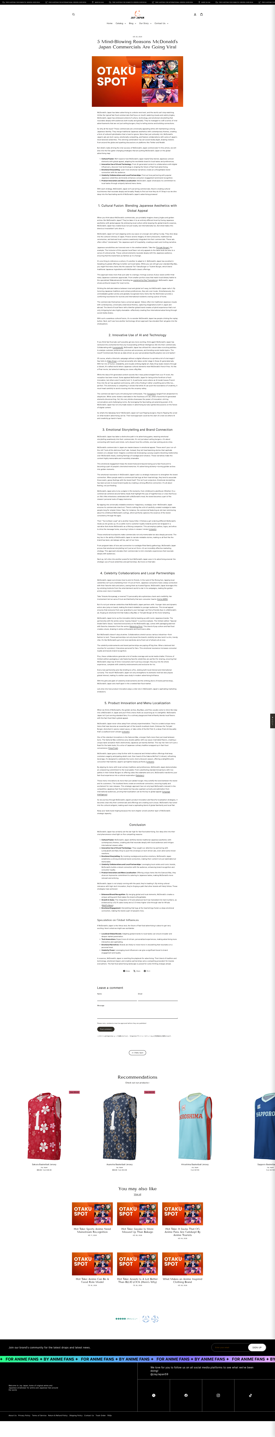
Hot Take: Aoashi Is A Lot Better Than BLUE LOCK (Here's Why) (137, 1280)
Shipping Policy (76, 1415)
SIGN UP (257, 1347)
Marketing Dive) (136, 626)
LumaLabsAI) (118, 347)
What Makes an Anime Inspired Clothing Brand (182, 1280)
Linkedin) (152, 529)
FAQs (109, 1415)
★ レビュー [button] (273, 721)
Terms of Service (39, 1415)
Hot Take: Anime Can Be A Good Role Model (92, 1280)
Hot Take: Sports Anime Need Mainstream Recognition (92, 1230)
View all (137, 1194)
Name (99, 994)
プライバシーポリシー (143, 1036)
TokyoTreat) (113, 748)
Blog (131, 23)
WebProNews (107, 905)
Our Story (144, 23)
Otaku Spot (138, 1053)
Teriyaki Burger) (162, 247)
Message (100, 1005)
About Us (13, 1415)
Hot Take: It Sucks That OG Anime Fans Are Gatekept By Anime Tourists (183, 1232)
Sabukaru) (140, 775)
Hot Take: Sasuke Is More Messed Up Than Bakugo (137, 1230)
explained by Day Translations (145, 280)
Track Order (101, 1415)
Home (110, 23)
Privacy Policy (24, 1415)
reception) (151, 394)
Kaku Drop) (112, 361)
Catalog (120, 23)
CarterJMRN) (162, 599)
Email (140, 994)
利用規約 (158, 1036)
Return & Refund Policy (58, 1415)
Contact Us (160, 23)
